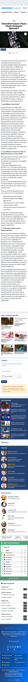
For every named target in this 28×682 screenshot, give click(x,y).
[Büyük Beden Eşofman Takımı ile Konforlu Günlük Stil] (7, 335)
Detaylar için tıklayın (14, 578)
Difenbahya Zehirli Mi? (14, 671)
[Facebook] (8, 647)
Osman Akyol (11, 530)
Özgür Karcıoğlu (12, 484)
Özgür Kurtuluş (12, 457)
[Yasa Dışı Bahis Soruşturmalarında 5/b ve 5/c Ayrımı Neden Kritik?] (7, 321)
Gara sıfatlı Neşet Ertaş (13, 498)
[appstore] (10, 650)
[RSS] (20, 647)
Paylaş (4, 49)
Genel (14, 21)
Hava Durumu (19, 655)
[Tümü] (26, 442)
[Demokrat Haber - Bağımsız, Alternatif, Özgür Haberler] (11, 8)
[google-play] (17, 650)
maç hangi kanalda (9, 676)
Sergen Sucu (11, 523)
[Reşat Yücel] (4, 517)
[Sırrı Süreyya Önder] (4, 497)
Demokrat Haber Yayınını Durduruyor (17, 453)
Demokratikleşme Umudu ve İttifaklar (17, 512)
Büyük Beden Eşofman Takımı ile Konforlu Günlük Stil (6, 341)
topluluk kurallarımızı (13, 386)
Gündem (23, 12)
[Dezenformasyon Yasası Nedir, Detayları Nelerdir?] (14, 39)
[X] (10, 647)
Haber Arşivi (6, 665)
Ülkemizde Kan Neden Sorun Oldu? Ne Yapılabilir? (17, 486)
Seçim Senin (11, 505)
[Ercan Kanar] (4, 479)
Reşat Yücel (11, 516)
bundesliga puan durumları (10, 674)
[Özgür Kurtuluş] (4, 459)
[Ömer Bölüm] (4, 504)
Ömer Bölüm (11, 503)
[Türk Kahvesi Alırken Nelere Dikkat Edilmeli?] (21, 335)
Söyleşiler (16, 12)
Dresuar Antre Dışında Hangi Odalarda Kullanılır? (20, 324)
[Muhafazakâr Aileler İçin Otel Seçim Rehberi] (21, 348)
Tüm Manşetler (7, 662)
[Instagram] (13, 647)
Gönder (4, 381)
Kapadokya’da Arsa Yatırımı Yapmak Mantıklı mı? (7, 353)
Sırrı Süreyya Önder (13, 496)
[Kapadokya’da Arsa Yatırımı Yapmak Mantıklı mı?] (7, 348)
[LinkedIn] (15, 647)
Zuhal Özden (11, 471)
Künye (3, 670)
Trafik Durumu (7, 658)
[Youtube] (18, 647)
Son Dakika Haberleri (20, 662)
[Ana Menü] (26, 8)
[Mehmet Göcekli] (4, 452)
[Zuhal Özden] (4, 472)
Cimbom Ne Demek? (20, 670)
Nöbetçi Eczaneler (8, 655)
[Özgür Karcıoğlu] (4, 485)
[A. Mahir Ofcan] (4, 511)
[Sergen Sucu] (4, 524)
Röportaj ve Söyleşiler (10, 670)
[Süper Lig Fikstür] (26, 583)
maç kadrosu (20, 674)
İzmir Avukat (9, 97)
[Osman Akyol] (4, 531)
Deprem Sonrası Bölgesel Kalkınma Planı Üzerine (16, 467)
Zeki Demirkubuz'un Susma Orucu (16, 473)
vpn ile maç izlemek (18, 676)
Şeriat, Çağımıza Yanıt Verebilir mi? (16, 531)
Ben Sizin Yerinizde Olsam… (15, 525)
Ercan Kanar (11, 477)
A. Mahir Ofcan (12, 510)
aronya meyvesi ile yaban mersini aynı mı (13, 673)
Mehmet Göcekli (12, 451)
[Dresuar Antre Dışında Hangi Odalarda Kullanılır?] (21, 320)
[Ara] (24, 8)
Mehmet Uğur (11, 464)
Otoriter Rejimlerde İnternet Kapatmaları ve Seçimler (15, 460)
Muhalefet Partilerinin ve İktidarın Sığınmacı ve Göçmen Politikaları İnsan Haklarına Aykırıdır (16, 480)
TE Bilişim (17, 680)
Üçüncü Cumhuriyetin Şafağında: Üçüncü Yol (16, 518)
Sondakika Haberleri (6, 12)
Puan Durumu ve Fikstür (19, 659)
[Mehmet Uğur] (4, 465)
